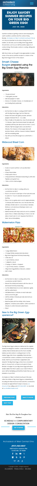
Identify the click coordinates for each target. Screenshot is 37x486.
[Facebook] (13, 454)
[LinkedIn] (16, 454)
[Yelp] (20, 457)
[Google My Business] (13, 457)
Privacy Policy (19, 468)
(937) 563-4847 (22, 386)
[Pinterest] (24, 457)
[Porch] (18, 461)
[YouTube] (20, 454)
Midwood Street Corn (13, 142)
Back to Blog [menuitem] (28, 397)
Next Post (7, 403)
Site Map (28, 468)
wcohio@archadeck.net (11, 388)
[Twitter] (24, 454)
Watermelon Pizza (11, 223)
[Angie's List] (15, 461)
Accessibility (9, 468)
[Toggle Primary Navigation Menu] (31, 3)
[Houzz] (16, 457)
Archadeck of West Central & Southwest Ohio (20, 38)
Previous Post (9, 397)
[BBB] (22, 461)
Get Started (18, 428)
